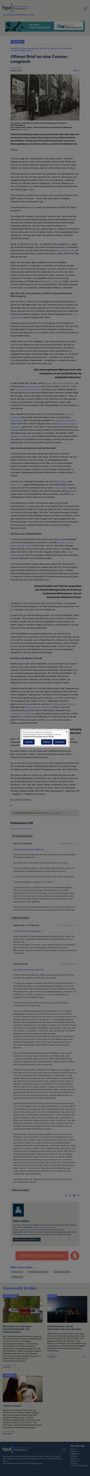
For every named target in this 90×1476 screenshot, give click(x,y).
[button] (85, 10)
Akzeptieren (59, 742)
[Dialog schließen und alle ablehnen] (66, 731)
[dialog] (45, 738)
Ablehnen (46, 742)
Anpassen (28, 742)
